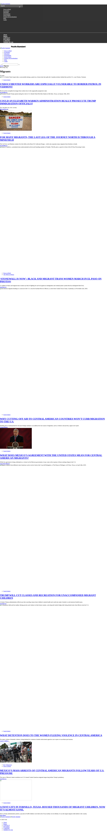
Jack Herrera (3, 287)
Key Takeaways (7, 765)
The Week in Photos (8, 274)
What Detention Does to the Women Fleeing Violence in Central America (51, 735)
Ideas (4, 18)
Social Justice (6, 15)
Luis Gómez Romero (5, 463)
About (5, 34)
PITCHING (6, 39)
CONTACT (6, 37)
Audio (5, 20)
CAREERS (6, 40)
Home (1, 66)
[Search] (20, 6)
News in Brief (7, 9)
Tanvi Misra (3, 815)
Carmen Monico (4, 427)
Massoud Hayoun (4, 109)
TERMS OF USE (8, 42)
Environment (6, 14)
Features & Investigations (10, 17)
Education (6, 12)
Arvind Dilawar (3, 92)
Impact (5, 36)
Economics (6, 11)
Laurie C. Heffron (4, 741)
